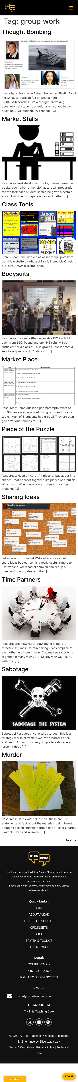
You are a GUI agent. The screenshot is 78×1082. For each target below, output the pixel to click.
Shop (39, 934)
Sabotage (15, 669)
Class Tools (17, 204)
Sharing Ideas (21, 496)
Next (71, 840)
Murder (12, 754)
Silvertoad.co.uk (49, 1041)
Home (39, 908)
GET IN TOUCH (39, 947)
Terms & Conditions (21, 1047)
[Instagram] (48, 1022)
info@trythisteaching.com (35, 996)
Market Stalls (20, 118)
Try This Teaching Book (39, 1011)
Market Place (20, 359)
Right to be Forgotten (39, 977)
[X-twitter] (30, 1022)
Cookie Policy (39, 964)
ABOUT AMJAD (39, 914)
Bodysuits (15, 273)
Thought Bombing (26, 31)
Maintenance (26, 1041)
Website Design (53, 1035)
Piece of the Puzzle (28, 429)
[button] (70, 7)
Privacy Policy (39, 970)
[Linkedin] (39, 1022)
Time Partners (21, 579)
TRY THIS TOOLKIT (39, 940)
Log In (69, 1076)
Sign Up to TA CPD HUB (39, 921)
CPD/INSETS (39, 927)
